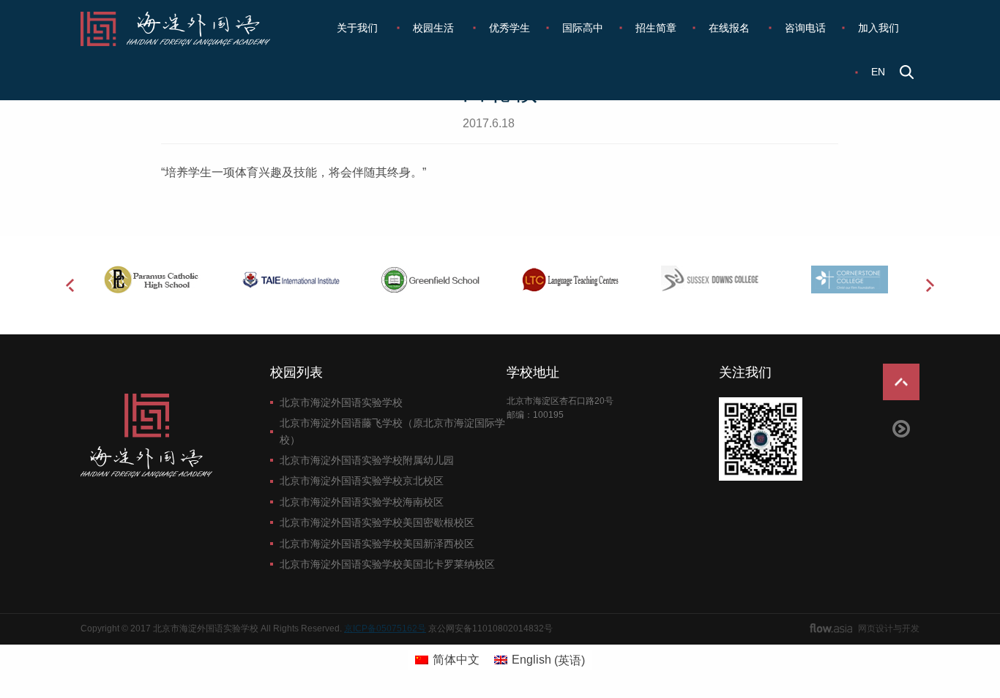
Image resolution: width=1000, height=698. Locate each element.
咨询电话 (805, 28)
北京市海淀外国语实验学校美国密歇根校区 (377, 522)
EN (878, 72)
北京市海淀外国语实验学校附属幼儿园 (367, 460)
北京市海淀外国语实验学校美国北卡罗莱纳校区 (387, 564)
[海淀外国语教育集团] (186, 29)
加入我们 (878, 28)
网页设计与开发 (888, 628)
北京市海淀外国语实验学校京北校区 (362, 481)
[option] (150, 279)
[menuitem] (358, 28)
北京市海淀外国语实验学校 (341, 402)
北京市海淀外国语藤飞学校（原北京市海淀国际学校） (392, 431)
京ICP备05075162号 (385, 628)
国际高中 (582, 28)
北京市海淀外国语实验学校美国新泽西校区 (377, 543)
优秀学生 (509, 28)
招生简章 (655, 28)
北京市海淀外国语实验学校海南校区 (362, 502)
